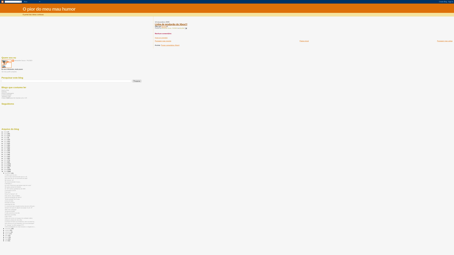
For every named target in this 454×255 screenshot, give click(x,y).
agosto (7, 233)
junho (7, 237)
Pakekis (4, 92)
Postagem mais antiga (444, 41)
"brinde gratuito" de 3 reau (12, 199)
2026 (5, 132)
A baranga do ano (10, 204)
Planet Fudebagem (8, 93)
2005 (5, 171)
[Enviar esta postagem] (185, 28)
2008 (5, 166)
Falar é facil (8, 216)
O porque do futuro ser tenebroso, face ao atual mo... (20, 221)
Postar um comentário (161, 37)
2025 (5, 134)
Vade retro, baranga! (10, 209)
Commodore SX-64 (10, 190)
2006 (5, 169)
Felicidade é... (9, 183)
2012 (5, 158)
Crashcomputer (6, 95)
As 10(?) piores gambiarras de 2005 (15, 188)
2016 (5, 150)
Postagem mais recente (163, 41)
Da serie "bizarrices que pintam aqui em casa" (18, 185)
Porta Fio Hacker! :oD (11, 194)
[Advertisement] (71, 36)
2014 (5, 154)
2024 (5, 135)
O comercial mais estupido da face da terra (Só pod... (20, 206)
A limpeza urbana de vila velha (13, 220)
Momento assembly (10, 214)
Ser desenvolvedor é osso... (13, 182)
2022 (5, 139)
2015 (5, 152)
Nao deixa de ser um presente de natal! (16, 178)
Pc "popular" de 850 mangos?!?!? (14, 225)
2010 (5, 162)
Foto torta (7, 192)
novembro (8, 228)
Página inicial (304, 41)
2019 (5, 145)
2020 (5, 143)
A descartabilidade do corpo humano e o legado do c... (20, 226)
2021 (5, 141)
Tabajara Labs (6, 96)
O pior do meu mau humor (49, 9)
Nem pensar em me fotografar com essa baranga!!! (19, 223)
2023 (5, 137)
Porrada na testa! (10, 202)
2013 (5, 156)
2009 (5, 164)
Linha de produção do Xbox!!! (171, 24)
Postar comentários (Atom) (170, 45)
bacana (164, 27)
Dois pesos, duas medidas (12, 195)
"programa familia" (10, 211)
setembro (8, 232)
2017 (5, 149)
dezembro (8, 173)
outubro (7, 230)
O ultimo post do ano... (11, 175)
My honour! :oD (9, 180)
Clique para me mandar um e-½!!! (14, 98)
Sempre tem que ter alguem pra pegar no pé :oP (18, 207)
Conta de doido (9, 201)
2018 (5, 147)
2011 (5, 160)
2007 (5, 167)
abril (6, 240)
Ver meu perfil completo (9, 72)
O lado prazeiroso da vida (12, 213)
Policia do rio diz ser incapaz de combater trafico (19, 218)
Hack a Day (5, 90)
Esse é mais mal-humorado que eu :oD (16, 176)
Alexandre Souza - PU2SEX (23, 60)
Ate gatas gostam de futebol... (13, 187)
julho (6, 235)
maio (6, 239)
